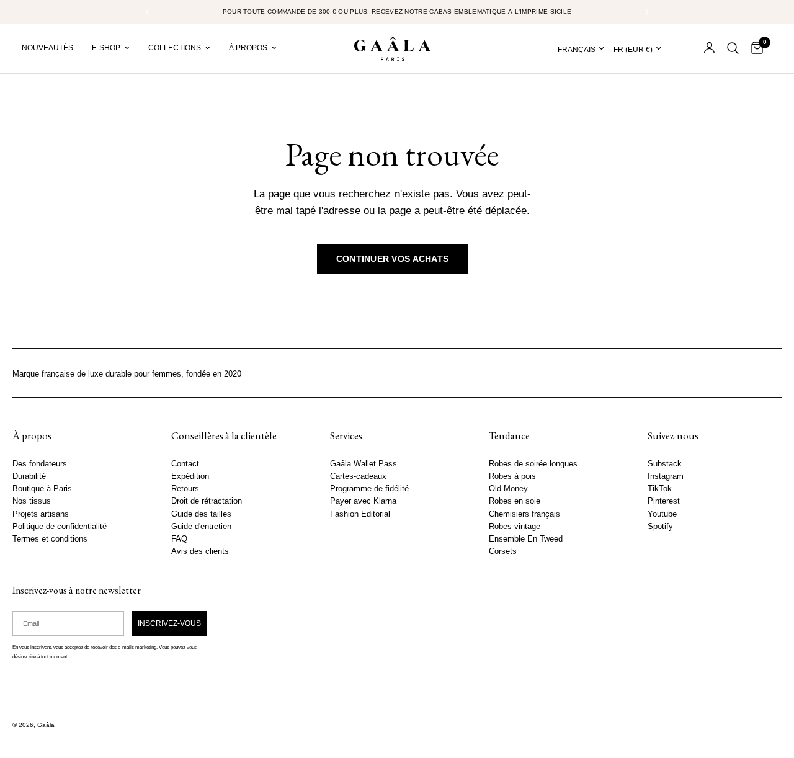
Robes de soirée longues (533, 464)
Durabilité (29, 476)
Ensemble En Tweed (526, 539)
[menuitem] (52, 48)
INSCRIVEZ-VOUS (169, 623)
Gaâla (46, 724)
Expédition (190, 476)
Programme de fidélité (369, 488)
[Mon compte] (709, 48)
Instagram (666, 476)
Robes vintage (514, 526)
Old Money (508, 488)
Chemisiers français (524, 514)
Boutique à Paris (42, 488)
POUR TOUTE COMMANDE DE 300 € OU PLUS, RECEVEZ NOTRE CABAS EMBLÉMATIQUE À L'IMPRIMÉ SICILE (397, 11)
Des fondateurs (39, 464)
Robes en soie (514, 501)
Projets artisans (40, 514)
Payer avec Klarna (363, 501)
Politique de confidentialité (59, 526)
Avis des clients (200, 551)
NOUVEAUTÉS (47, 47)
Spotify (660, 526)
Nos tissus (31, 501)
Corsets (503, 551)
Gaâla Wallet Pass (363, 464)
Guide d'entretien (201, 526)
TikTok (660, 488)
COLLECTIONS (174, 47)
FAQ (179, 539)
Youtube (662, 514)
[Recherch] (733, 48)
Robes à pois (512, 476)
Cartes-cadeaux (358, 476)
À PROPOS (248, 47)
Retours (185, 488)
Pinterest (664, 501)
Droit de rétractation (206, 501)
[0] (754, 48)
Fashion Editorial (360, 514)
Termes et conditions (49, 539)
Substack (665, 464)
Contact (185, 464)
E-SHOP (106, 47)
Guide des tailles (201, 514)
